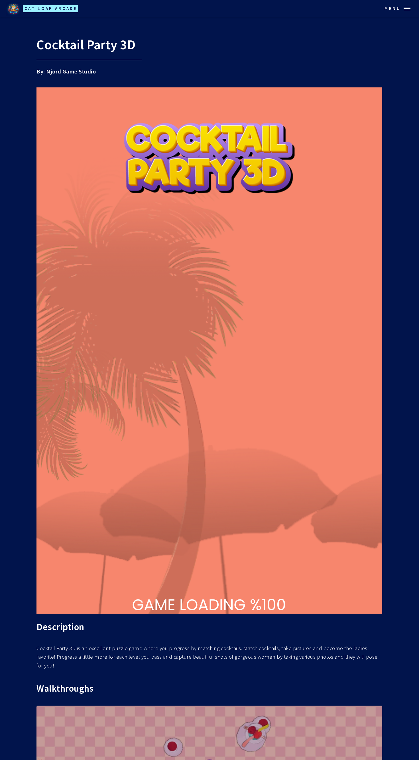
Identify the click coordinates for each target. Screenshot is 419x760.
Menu (393, 8)
